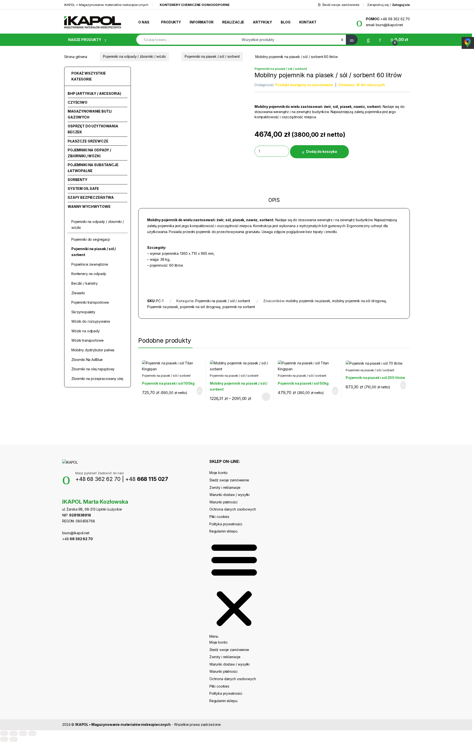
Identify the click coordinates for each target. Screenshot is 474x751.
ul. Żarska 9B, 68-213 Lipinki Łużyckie (92, 509)
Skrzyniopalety (83, 312)
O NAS (143, 22)
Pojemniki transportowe (90, 302)
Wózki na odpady (85, 331)
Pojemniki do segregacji (90, 239)
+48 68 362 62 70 (97, 479)
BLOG (285, 22)
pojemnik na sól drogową (200, 307)
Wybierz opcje (263, 397)
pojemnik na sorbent (238, 307)
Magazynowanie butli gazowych (90, 114)
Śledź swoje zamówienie (340, 5)
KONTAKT (307, 22)
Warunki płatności (223, 502)
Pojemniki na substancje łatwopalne (93, 168)
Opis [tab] (274, 200)
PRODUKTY (171, 22)
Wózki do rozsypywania (90, 321)
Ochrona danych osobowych (232, 509)
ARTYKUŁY (262, 22)
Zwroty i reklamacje (224, 487)
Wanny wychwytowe (89, 206)
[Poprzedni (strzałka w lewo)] (4, 739)
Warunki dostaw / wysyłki (229, 495)
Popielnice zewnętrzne (89, 264)
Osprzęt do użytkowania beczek (93, 129)
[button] (234, 586)
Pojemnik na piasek (162, 307)
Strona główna (75, 56)
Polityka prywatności (225, 524)
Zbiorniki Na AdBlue (87, 359)
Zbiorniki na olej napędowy (93, 369)
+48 (146, 479)
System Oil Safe (83, 188)
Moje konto (218, 473)
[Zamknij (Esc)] (32, 733)
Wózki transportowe (87, 340)
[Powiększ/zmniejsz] (4, 733)
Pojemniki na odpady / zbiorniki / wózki (134, 56)
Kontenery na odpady (88, 274)
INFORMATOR (202, 22)
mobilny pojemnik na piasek (308, 301)
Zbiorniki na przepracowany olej (97, 378)
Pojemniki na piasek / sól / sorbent (212, 56)
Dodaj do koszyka (321, 151)
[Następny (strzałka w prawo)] (13, 739)
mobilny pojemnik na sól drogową (359, 301)
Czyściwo (77, 102)
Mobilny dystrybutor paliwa (92, 350)
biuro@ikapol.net (75, 533)
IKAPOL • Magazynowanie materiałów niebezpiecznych (106, 5)
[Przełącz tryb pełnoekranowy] (13, 733)
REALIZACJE (233, 22)
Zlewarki (78, 293)
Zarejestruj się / (388, 5)
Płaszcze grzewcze (88, 141)
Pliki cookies (219, 516)
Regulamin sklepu (223, 531)
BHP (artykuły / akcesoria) (94, 93)
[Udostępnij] (23, 733)
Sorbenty (77, 180)
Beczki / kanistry (84, 283)
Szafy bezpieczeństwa (91, 197)
